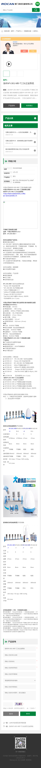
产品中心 (19, 31)
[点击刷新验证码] (19, 704)
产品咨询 (11, 105)
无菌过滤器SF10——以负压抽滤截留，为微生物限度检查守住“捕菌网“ (19, 132)
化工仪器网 (21, 760)
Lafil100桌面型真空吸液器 (17, 723)
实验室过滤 (27, 31)
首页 (12, 31)
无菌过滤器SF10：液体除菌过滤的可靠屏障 (19, 140)
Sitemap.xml (13, 760)
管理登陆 (28, 760)
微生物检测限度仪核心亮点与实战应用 (17, 149)
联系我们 (29, 105)
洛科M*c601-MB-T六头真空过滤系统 (21, 726)
